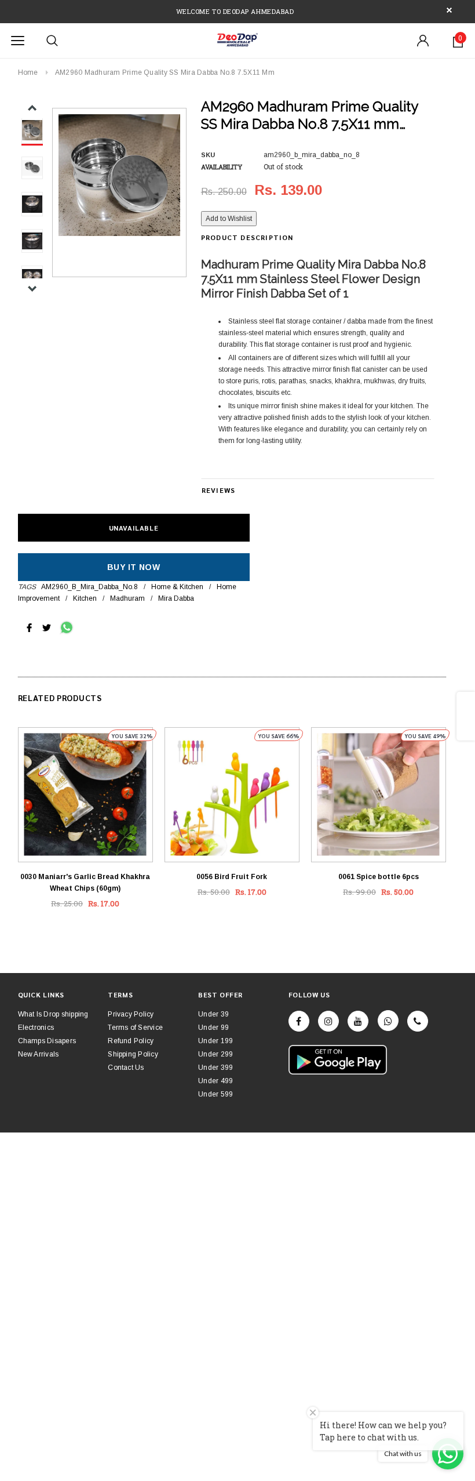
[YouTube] (358, 1021)
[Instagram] (328, 1021)
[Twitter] (46, 627)
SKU (208, 154)
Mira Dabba (176, 598)
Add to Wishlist (229, 219)
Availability (221, 166)
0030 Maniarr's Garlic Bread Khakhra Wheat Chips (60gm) (85, 882)
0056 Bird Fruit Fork (231, 877)
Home (28, 72)
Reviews (218, 490)
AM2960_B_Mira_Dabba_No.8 (89, 587)
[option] (119, 175)
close (449, 10)
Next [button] (32, 288)
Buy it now (133, 567)
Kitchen (85, 598)
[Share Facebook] (29, 627)
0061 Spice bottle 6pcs (378, 877)
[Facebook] (298, 1021)
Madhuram (127, 598)
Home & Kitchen (177, 587)
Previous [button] (32, 108)
